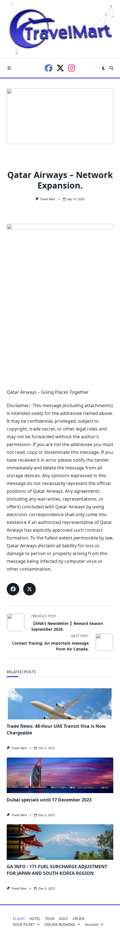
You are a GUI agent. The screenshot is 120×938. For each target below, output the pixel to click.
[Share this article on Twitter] (29, 589)
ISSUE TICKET (24, 924)
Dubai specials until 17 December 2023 (49, 800)
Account (92, 924)
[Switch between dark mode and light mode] (103, 68)
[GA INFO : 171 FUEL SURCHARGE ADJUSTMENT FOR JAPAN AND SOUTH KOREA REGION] (60, 842)
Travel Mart (47, 199)
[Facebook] (48, 68)
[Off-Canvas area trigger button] (9, 68)
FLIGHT (19, 918)
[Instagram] (71, 68)
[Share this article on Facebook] (13, 589)
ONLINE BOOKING (59, 924)
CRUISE (79, 918)
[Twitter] (60, 68)
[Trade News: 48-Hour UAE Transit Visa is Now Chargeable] (60, 701)
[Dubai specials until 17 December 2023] (60, 775)
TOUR (49, 918)
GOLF (63, 918)
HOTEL (34, 918)
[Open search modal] (111, 68)
